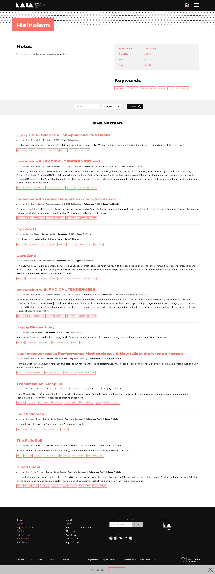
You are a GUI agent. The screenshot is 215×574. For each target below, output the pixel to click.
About (68, 519)
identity (132, 88)
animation (33, 244)
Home (19, 519)
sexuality (77, 278)
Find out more (117, 570)
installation (85, 244)
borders (21, 278)
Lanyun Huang (44, 343)
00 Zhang (21, 244)
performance (148, 88)
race (171, 88)
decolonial (39, 188)
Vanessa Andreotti (87, 188)
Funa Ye (42, 278)
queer (162, 88)
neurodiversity (53, 373)
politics (73, 150)
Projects (21, 531)
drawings (21, 150)
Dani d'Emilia (24, 188)
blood (20, 486)
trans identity (111, 403)
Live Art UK (167, 530)
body (19, 456)
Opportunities (25, 527)
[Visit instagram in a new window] (110, 538)
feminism (31, 278)
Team (68, 523)
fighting (44, 486)
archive (21, 403)
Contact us (72, 538)
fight (35, 486)
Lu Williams (64, 278)
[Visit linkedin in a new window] (130, 538)
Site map (20, 560)
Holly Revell (44, 403)
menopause (65, 456)
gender (119, 88)
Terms (79, 560)
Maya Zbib (53, 150)
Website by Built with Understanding (140, 560)
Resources (22, 538)
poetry (63, 150)
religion (182, 88)
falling (31, 403)
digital (45, 244)
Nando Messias (72, 403)
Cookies (53, 560)
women (65, 429)
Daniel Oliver (24, 373)
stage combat (99, 486)
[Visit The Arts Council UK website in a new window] (182, 559)
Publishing (23, 534)
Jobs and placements (78, 527)
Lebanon (41, 150)
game (53, 244)
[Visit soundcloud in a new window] (125, 538)
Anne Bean (22, 429)
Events (20, 523)
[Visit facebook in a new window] (115, 538)
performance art (61, 343)
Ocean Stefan (69, 486)
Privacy (66, 560)
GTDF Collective (55, 188)
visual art (90, 278)
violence (85, 150)
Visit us (70, 534)
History (70, 531)
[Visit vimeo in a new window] (120, 538)
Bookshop (21, 542)
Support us (72, 542)
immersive (39, 373)
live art (56, 486)
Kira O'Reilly (51, 456)
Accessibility (37, 560)
